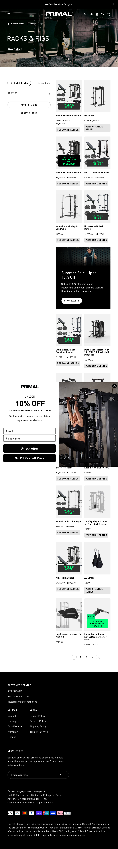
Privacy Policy (37, 715)
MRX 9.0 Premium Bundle (68, 172)
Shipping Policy (38, 726)
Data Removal (15, 726)
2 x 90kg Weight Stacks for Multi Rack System (95, 522)
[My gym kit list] (103, 14)
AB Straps (89, 577)
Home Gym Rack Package (68, 521)
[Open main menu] (9, 14)
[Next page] (98, 657)
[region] (29, 97)
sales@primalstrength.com (22, 701)
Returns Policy (38, 721)
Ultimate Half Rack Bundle (93, 227)
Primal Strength (34, 791)
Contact (12, 715)
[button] (9, 14)
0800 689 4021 (15, 691)
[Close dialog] (114, 386)
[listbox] (29, 93)
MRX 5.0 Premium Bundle (68, 115)
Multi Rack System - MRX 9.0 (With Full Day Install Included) (96, 352)
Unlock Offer (29, 448)
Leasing (12, 721)
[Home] (59, 14)
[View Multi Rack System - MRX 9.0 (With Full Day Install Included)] (97, 330)
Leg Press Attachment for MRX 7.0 (69, 635)
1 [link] (74, 656)
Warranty (13, 731)
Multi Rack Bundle (65, 577)
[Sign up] (60, 775)
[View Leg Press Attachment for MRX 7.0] (69, 614)
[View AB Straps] (97, 558)
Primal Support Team (19, 696)
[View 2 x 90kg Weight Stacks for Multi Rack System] (97, 501)
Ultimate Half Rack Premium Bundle (65, 351)
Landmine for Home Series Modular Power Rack (95, 637)
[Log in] (97, 14)
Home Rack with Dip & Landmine (67, 227)
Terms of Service (39, 731)
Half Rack (89, 115)
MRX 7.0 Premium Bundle (96, 172)
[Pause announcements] (114, 4)
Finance (12, 736)
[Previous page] (68, 657)
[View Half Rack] (97, 96)
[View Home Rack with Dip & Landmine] (69, 206)
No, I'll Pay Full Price (29, 458)
